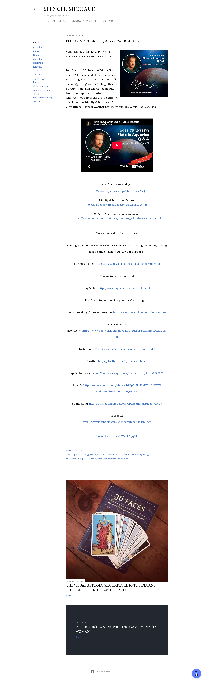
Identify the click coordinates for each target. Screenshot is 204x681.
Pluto (36, 82)
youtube (37, 101)
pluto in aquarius (41, 86)
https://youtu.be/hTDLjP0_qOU (117, 436)
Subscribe (147, 9)
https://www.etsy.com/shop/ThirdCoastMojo (117, 191)
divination (38, 59)
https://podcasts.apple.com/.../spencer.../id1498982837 (127, 373)
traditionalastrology (43, 97)
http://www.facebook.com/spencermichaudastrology (117, 422)
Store (103, 21)
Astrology (59, 21)
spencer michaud (42, 90)
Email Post (78, 450)
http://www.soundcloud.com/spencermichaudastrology (125, 403)
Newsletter (90, 21)
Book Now (74, 21)
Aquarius (37, 47)
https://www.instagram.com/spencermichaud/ (124, 349)
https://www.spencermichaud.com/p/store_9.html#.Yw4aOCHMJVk (117, 218)
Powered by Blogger (104, 672)
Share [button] (36, 35)
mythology (39, 78)
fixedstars (38, 63)
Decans (37, 55)
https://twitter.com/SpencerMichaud (122, 361)
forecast (37, 66)
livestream (38, 74)
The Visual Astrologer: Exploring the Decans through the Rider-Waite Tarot (110, 587)
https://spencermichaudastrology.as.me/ (139, 312)
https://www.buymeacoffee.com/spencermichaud (128, 263)
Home (47, 21)
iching (36, 70)
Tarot (36, 94)
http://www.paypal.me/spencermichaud (124, 288)
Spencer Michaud (70, 8)
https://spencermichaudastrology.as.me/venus (116, 204)
